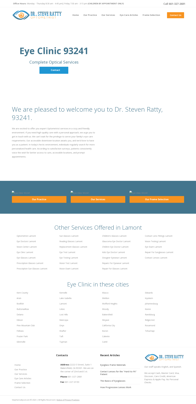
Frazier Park (22, 336)
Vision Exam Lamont (68, 268)
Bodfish (20, 303)
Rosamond (150, 325)
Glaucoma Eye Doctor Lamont (116, 241)
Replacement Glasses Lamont (73, 246)
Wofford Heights (109, 303)
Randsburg (150, 314)
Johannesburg (151, 303)
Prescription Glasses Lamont (30, 263)
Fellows (20, 331)
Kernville (63, 292)
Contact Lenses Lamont (156, 257)
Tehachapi (150, 331)
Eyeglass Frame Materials (113, 364)
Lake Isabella (65, 298)
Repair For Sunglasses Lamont (159, 252)
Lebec (62, 309)
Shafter (62, 331)
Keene (148, 309)
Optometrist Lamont (26, 236)
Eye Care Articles (129, 14)
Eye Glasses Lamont (26, 257)
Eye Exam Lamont (153, 246)
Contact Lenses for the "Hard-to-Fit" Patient (118, 373)
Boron (105, 331)
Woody (105, 309)
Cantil (104, 341)
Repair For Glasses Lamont (114, 268)
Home (75, 14)
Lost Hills (63, 314)
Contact (55, 70)
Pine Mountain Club (26, 325)
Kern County (22, 292)
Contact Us (175, 15)
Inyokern (149, 298)
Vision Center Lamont (27, 246)
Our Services (108, 14)
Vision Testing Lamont (155, 241)
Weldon (105, 298)
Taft (61, 336)
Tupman (63, 341)
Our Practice (90, 14)
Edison (20, 320)
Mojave (105, 320)
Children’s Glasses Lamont (114, 236)
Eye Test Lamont (67, 252)
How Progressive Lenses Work (115, 387)
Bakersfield (107, 314)
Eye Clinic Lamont (25, 252)
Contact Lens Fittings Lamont (158, 236)
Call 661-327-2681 (174, 3)
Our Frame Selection (157, 199)
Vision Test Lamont (68, 263)
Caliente (106, 336)
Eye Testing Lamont (68, 257)
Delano (20, 314)
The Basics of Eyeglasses (112, 380)
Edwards (149, 292)
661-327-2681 (75, 376)
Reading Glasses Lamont (71, 241)
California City (108, 325)
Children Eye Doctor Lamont (115, 246)
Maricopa (63, 320)
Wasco (105, 292)
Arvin (19, 298)
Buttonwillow (23, 309)
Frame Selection (151, 14)
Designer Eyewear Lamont (114, 257)
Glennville (21, 341)
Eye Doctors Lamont (26, 241)
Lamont (63, 303)
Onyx (61, 325)
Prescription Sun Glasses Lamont (32, 268)
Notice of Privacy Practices (68, 400)
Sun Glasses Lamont (68, 236)
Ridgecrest (150, 320)
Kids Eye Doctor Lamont (113, 252)
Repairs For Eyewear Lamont (115, 263)
